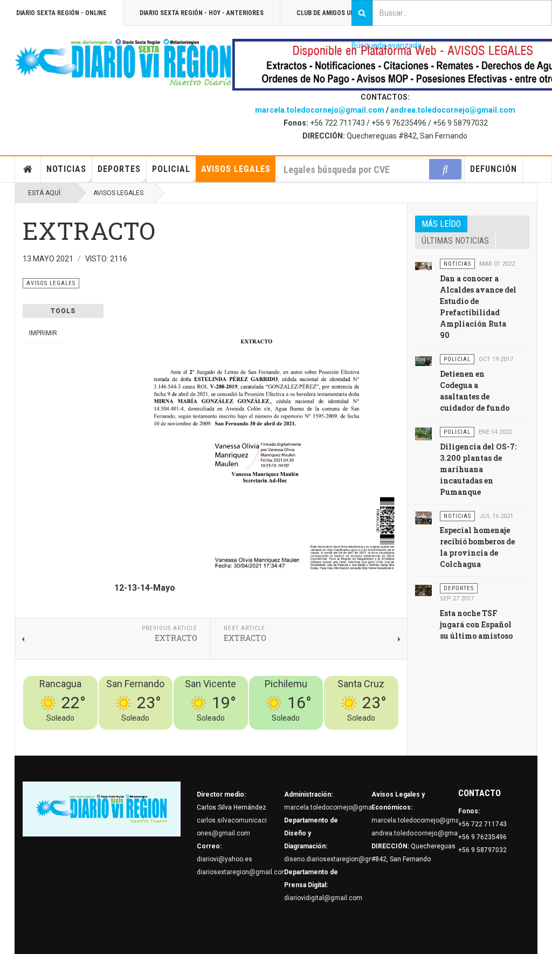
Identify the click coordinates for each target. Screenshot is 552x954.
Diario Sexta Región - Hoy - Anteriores (202, 13)
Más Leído (441, 224)
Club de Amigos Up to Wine (338, 13)
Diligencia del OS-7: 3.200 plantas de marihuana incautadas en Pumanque (478, 469)
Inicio (28, 169)
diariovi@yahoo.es (224, 859)
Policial (171, 169)
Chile (239, 736)
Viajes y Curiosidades (318, 736)
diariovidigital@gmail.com (323, 898)
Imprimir (43, 333)
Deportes (119, 169)
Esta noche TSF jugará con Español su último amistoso (476, 624)
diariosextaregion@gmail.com (242, 872)
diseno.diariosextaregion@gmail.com (340, 859)
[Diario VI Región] (123, 63)
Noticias (66, 169)
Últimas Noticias (455, 241)
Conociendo (209, 736)
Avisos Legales (236, 169)
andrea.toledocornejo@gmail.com (452, 110)
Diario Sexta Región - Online (61, 13)
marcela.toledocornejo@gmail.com (319, 110)
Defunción (493, 169)
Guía (362, 736)
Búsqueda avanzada (386, 45)
